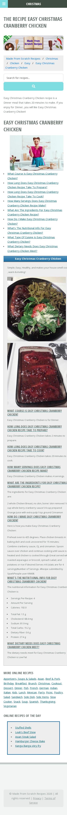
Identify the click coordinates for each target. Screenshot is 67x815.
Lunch (22, 692)
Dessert (8, 688)
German (44, 688)
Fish (26, 688)
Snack (17, 701)
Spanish (33, 701)
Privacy (37, 798)
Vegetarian (10, 706)
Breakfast (21, 683)
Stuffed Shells (23, 727)
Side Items (42, 697)
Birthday (9, 683)
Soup (25, 701)
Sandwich (17, 697)
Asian (41, 678)
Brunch (32, 683)
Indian (53, 688)
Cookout (56, 683)
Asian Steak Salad (25, 736)
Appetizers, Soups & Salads (20, 678)
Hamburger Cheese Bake (30, 741)
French (34, 688)
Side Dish (29, 697)
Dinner (18, 688)
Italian (7, 692)
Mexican (32, 692)
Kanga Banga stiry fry (28, 745)
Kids (14, 692)
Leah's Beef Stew (25, 732)
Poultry (58, 692)
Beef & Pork (52, 678)
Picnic (49, 692)
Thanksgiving (47, 701)
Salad (7, 697)
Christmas (44, 683)
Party (41, 692)
